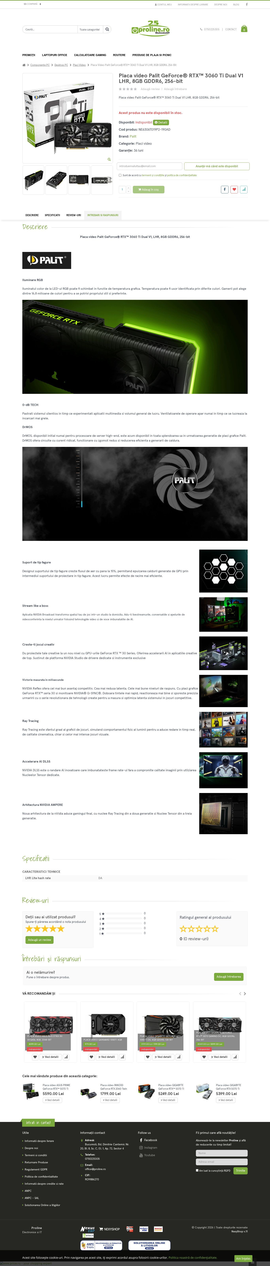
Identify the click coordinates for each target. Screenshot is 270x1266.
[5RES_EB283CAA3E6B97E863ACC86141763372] (56, 180)
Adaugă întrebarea (229, 976)
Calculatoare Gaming (90, 55)
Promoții (28, 55)
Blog (236, 5)
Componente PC (40, 65)
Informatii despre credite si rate (44, 1183)
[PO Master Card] (157, 1229)
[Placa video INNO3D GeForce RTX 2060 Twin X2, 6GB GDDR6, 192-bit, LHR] (89, 1094)
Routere (119, 55)
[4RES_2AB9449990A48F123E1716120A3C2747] (33, 180)
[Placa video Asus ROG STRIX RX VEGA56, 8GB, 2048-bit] (50, 1027)
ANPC (28, 1191)
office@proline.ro (95, 1169)
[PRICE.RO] (87, 1235)
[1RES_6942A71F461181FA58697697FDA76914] (102, 180)
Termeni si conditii (36, 1155)
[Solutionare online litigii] (149, 1245)
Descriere (32, 215)
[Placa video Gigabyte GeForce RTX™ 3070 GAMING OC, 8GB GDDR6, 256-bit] (219, 1027)
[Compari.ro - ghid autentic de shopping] (222, 1181)
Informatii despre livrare (193, 5)
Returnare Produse (36, 1162)
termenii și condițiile (153, 175)
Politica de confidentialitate (41, 1176)
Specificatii (52, 215)
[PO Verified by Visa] (143, 1229)
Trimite (240, 1170)
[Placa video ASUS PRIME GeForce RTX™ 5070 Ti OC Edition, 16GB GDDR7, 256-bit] (31, 1091)
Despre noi (220, 5)
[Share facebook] (224, 189)
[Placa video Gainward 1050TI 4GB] (106, 1027)
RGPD (227, 1171)
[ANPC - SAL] (101, 1245)
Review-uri (73, 215)
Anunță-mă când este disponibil (217, 166)
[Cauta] (107, 29)
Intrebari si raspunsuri (102, 215)
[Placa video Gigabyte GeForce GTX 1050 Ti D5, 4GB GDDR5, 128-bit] (163, 1027)
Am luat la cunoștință (214, 1171)
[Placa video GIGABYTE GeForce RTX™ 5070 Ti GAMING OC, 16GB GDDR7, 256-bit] (146, 1091)
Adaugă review (150, 89)
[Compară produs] (66, 1057)
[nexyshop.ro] (109, 1229)
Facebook (150, 1140)
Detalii (162, 122)
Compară (33, 4)
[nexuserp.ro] (88, 1229)
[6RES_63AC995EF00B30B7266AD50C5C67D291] (79, 180)
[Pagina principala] (150, 30)
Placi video (79, 65)
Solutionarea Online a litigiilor (42, 1205)
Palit (133, 136)
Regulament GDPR (36, 1169)
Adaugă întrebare (175, 89)
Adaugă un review (39, 939)
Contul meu (164, 5)
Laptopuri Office (54, 55)
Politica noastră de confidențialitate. (193, 1257)
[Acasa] (23, 65)
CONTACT (231, 29)
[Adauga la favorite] (234, 189)
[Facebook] (247, 5)
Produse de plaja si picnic (151, 55)
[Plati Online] (129, 1229)
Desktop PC (61, 65)
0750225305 (212, 29)
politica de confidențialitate (182, 175)
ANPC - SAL (32, 1198)
